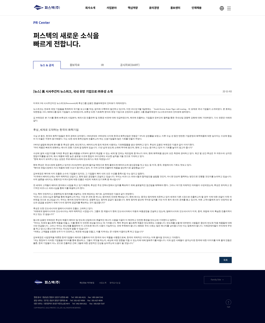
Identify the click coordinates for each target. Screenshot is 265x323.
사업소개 (102, 282)
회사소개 (90, 8)
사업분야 (111, 8)
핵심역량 (133, 8)
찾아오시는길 (115, 282)
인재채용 (197, 8)
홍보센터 (175, 8)
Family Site (216, 279)
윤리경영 (154, 8)
